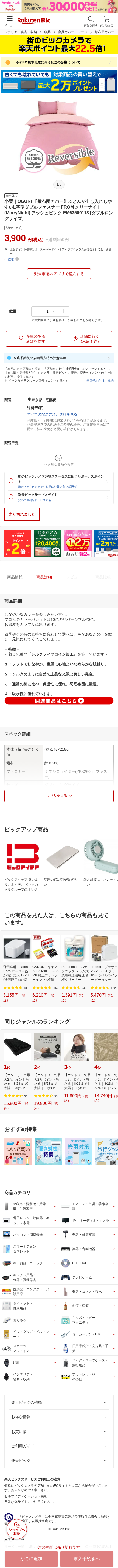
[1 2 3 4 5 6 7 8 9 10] (50, 311)
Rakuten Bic (34, 21)
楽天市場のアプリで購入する (59, 273)
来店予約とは (95, 380)
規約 (111, 380)
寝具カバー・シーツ (73, 32)
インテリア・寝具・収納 (19, 32)
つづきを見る (56, 796)
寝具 (47, 32)
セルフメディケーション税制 (25, 1496)
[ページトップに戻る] (110, 1550)
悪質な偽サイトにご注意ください (29, 1502)
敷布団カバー (104, 32)
